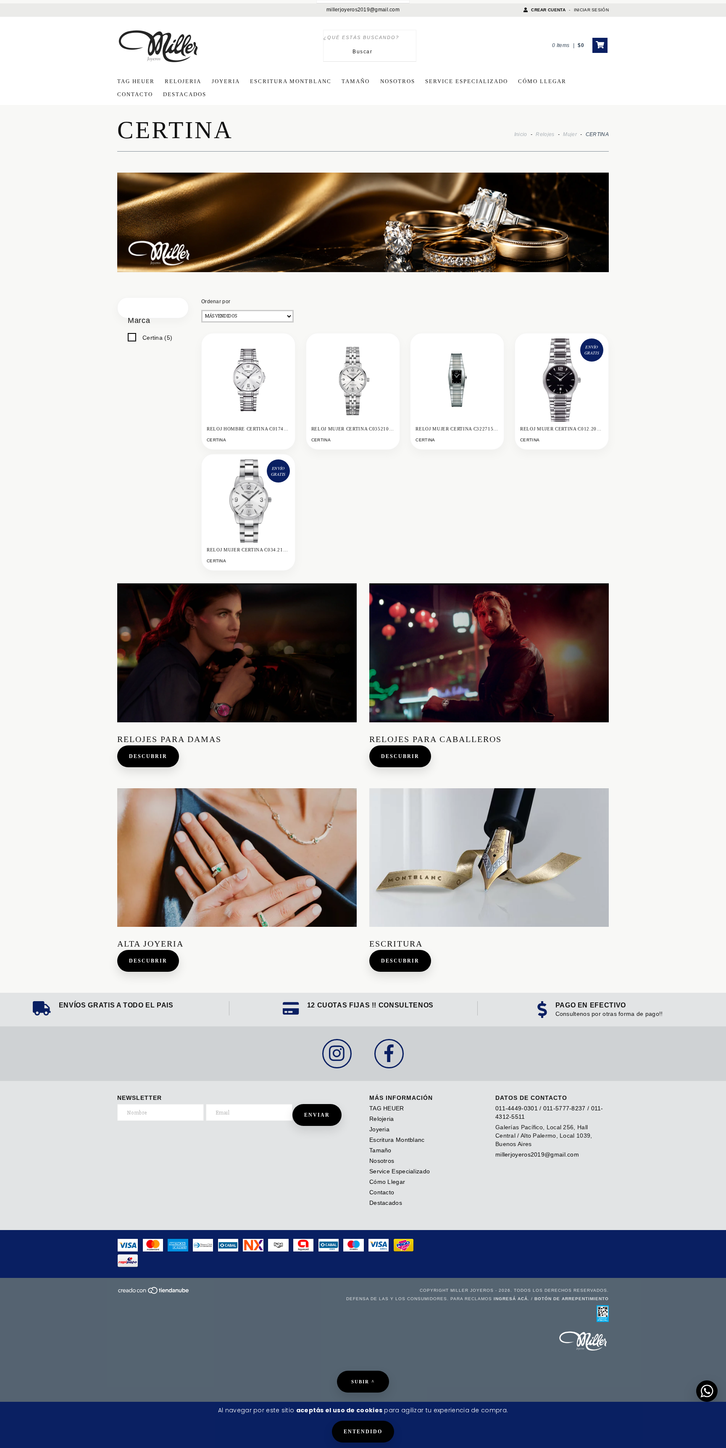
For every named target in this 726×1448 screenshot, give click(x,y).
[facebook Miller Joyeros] (389, 1053)
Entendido (363, 1432)
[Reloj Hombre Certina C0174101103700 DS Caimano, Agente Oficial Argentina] (248, 380)
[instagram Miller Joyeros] (337, 1053)
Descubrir (148, 756)
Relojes (545, 134)
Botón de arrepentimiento (571, 1298)
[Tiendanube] (154, 1293)
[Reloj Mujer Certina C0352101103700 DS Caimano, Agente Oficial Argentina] (353, 380)
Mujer (570, 134)
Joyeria (226, 81)
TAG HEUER (136, 81)
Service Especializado (466, 81)
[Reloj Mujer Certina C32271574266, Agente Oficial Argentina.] (457, 380)
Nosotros (397, 81)
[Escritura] (489, 857)
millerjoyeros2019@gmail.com (363, 10)
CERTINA (216, 440)
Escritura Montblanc (290, 81)
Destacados (184, 94)
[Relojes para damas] (237, 652)
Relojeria (183, 81)
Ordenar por (215, 301)
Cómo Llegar (542, 81)
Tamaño (356, 81)
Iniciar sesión (591, 10)
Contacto (135, 94)
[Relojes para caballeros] (489, 652)
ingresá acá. (511, 1298)
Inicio (520, 134)
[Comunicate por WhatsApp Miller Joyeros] (707, 1391)
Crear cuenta (548, 10)
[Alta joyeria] (237, 857)
